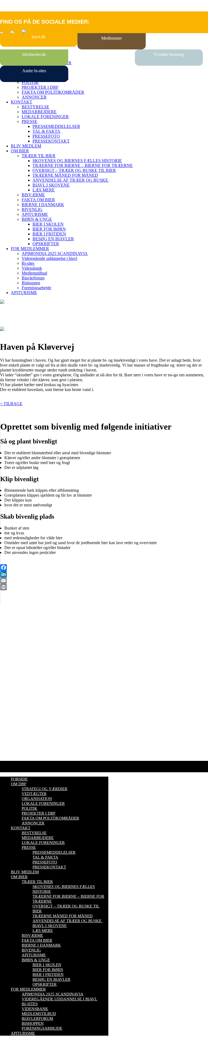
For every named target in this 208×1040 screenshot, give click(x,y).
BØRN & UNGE (37, 219)
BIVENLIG (32, 209)
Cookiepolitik (11, 647)
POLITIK (30, 82)
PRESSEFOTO (46, 136)
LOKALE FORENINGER (45, 116)
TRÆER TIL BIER (39, 155)
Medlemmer (111, 38)
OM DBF (18, 784)
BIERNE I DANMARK (43, 204)
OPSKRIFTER (45, 243)
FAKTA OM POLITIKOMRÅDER (53, 92)
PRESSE (29, 121)
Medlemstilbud (34, 273)
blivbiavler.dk (34, 54)
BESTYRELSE (35, 107)
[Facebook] (104, 567)
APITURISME (35, 214)
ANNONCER (34, 97)
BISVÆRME (33, 195)
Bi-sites (28, 263)
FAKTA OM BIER (38, 199)
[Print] (104, 587)
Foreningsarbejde (36, 287)
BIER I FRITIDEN (49, 234)
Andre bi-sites (34, 70)
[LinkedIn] (104, 574)
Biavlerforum (33, 278)
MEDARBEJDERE (39, 111)
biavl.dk (39, 36)
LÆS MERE (43, 190)
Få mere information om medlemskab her (35, 642)
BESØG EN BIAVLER (53, 239)
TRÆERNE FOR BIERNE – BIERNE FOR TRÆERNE (82, 165)
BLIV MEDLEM (26, 146)
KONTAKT (21, 102)
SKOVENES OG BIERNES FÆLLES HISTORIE (77, 160)
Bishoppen (31, 283)
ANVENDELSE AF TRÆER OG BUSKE (70, 180)
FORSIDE (19, 779)
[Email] (104, 580)
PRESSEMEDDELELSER (56, 126)
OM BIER (20, 151)
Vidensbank (32, 268)
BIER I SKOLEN (48, 224)
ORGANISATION (37, 798)
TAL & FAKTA (46, 131)
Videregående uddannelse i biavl (49, 258)
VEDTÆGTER (34, 794)
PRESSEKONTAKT (51, 141)
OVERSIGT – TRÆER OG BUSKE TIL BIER (74, 170)
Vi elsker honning (169, 54)
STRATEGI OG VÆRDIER (44, 789)
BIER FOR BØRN (49, 229)
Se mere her (10, 754)
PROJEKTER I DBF (40, 87)
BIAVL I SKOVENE (51, 185)
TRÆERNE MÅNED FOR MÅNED (65, 175)
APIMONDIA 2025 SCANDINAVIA (55, 253)
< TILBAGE (11, 403)
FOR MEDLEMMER (30, 248)
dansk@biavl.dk (27, 691)
